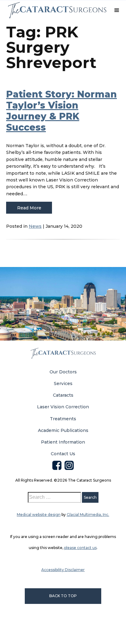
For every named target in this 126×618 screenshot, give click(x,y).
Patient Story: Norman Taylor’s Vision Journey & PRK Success (61, 111)
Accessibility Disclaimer (63, 569)
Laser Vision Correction (63, 407)
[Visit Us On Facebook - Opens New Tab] (56, 464)
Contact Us (63, 453)
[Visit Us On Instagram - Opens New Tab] (69, 464)
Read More (29, 208)
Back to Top (63, 595)
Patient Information (63, 442)
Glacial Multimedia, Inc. (88, 514)
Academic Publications (63, 430)
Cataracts (63, 395)
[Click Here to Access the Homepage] (57, 10)
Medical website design (39, 514)
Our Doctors (63, 372)
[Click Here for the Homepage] (63, 353)
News (35, 226)
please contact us (80, 547)
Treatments (63, 419)
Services (63, 383)
